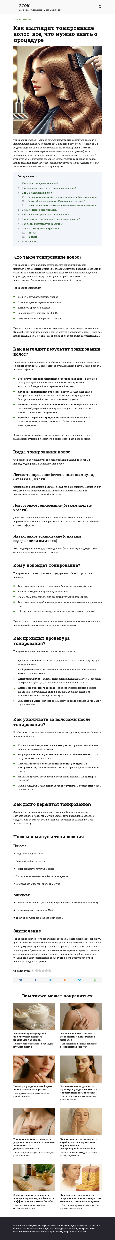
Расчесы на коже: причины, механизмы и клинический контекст (77, 1036)
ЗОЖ (24, 6)
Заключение (29, 241)
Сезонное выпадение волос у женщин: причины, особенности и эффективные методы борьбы (33, 1198)
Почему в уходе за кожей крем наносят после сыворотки (32, 1088)
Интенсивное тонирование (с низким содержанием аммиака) (62, 205)
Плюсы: (32, 232)
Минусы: (32, 236)
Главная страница (22, 19)
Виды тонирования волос (37, 192)
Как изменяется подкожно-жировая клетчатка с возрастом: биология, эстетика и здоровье (81, 1198)
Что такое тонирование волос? (40, 183)
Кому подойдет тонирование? (39, 209)
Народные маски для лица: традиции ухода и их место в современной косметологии (78, 1089)
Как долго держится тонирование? (42, 223)
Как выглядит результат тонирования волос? (49, 188)
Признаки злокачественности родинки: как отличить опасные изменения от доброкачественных (34, 1144)
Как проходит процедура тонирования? (45, 214)
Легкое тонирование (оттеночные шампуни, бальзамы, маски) (62, 197)
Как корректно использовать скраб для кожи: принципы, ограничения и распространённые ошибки (78, 1144)
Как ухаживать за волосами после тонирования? (51, 219)
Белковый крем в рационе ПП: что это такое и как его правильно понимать (32, 1036)
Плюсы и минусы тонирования (40, 228)
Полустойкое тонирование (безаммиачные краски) (56, 201)
